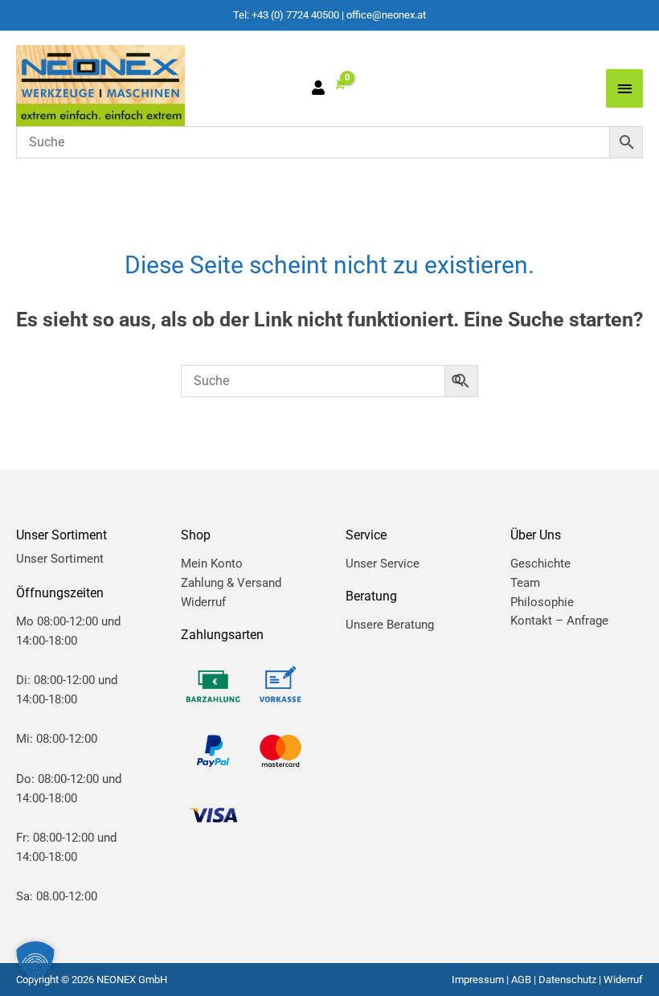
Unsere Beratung (390, 624)
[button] (35, 960)
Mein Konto (212, 563)
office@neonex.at (386, 15)
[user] (322, 90)
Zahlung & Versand (231, 583)
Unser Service (383, 563)
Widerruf (203, 602)
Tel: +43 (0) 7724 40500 (286, 15)
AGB (521, 979)
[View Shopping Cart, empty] (339, 85)
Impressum (478, 979)
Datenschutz (567, 979)
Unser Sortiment (60, 558)
